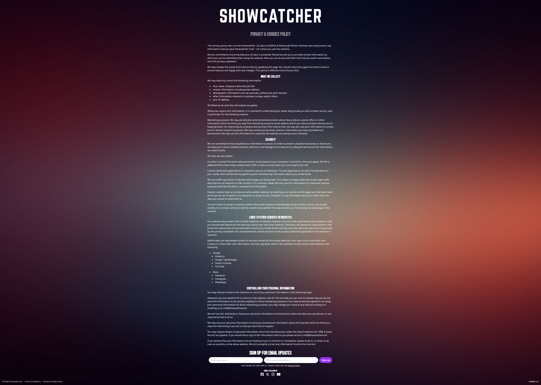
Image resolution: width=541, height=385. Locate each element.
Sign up (326, 360)
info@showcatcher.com (235, 308)
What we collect (270, 76)
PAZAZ (532, 381)
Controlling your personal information (270, 288)
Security (270, 140)
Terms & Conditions (33, 381)
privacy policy (294, 365)
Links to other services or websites (270, 217)
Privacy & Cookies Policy (52, 381)
